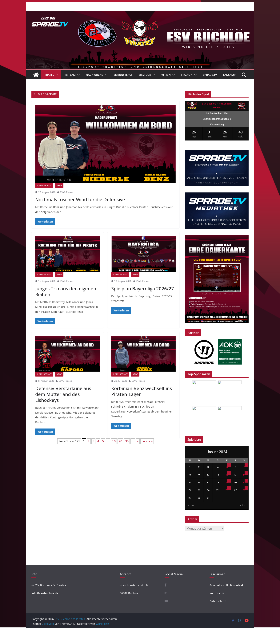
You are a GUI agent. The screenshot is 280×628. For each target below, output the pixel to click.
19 (227, 482)
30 (127, 441)
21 (244, 482)
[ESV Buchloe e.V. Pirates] (140, 14)
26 (227, 490)
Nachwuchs (94, 75)
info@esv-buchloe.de (45, 593)
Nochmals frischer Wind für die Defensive (80, 199)
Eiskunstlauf (123, 75)
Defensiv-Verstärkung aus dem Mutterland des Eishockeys (63, 394)
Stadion (187, 75)
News (59, 185)
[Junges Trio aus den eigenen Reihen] (67, 254)
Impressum (217, 593)
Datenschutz (218, 601)
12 (227, 474)
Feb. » (243, 505)
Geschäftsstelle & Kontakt (226, 585)
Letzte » (147, 441)
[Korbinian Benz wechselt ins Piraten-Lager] (143, 354)
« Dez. (191, 505)
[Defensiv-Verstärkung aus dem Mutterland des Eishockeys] (67, 354)
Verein (166, 75)
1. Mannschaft (44, 185)
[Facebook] (165, 585)
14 (244, 474)
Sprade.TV (210, 75)
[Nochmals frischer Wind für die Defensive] (105, 144)
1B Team (70, 75)
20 (120, 441)
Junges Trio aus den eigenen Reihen (65, 291)
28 (244, 490)
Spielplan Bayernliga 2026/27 (142, 288)
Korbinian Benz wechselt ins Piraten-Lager (141, 391)
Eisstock (145, 75)
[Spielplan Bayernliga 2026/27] (143, 254)
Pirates (49, 75)
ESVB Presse (66, 192)
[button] (56, 74)
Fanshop (229, 75)
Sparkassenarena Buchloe (217, 119)
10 (114, 441)
